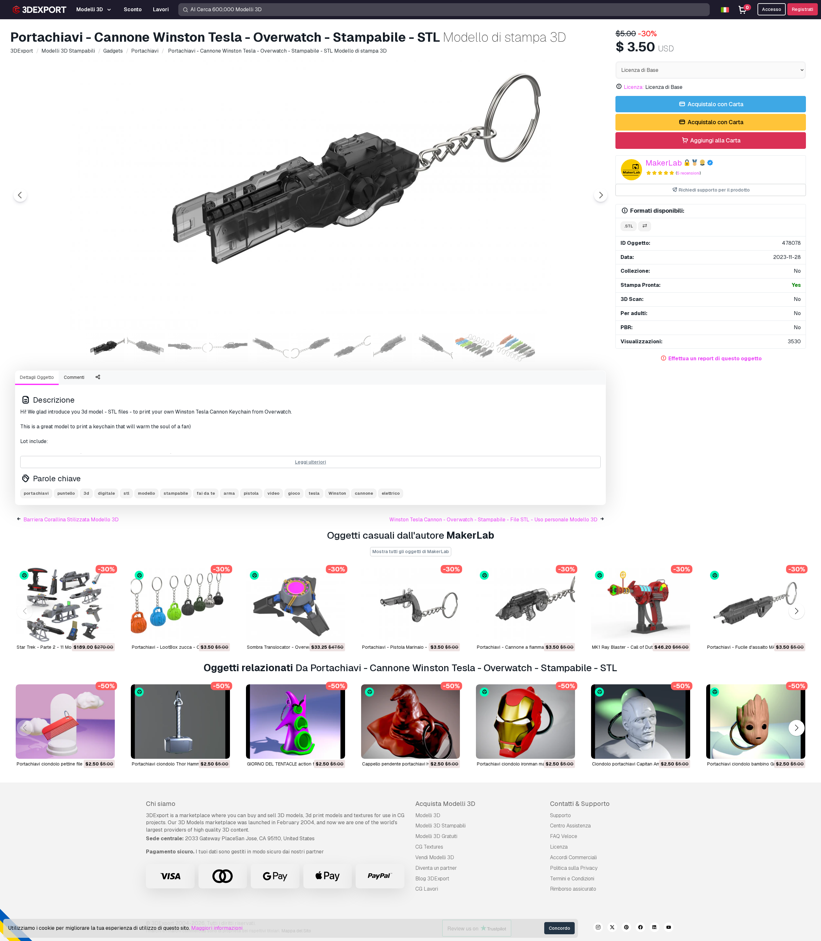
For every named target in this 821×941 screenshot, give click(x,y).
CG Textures (429, 846)
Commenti (74, 377)
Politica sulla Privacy (573, 868)
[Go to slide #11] (515, 347)
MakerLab (664, 163)
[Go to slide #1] (105, 347)
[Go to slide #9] (433, 347)
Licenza (559, 846)
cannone (364, 493)
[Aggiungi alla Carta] (92, 633)
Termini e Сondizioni (572, 878)
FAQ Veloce (563, 836)
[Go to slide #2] (146, 347)
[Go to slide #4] (228, 347)
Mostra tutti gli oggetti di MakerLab (410, 551)
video (273, 493)
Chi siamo (160, 804)
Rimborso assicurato (573, 888)
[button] (796, 611)
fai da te (206, 493)
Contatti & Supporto (580, 804)
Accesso (771, 9)
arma (229, 493)
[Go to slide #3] (187, 347)
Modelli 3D (427, 815)
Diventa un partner (436, 868)
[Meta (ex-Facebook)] (640, 928)
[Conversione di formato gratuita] (645, 226)
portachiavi (36, 493)
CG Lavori (426, 888)
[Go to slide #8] (392, 347)
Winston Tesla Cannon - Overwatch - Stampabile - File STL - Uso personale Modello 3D (493, 519)
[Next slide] (600, 195)
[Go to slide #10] (474, 347)
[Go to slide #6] (310, 347)
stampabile (176, 493)
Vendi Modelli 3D (434, 857)
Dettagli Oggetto (37, 377)
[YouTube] (668, 928)
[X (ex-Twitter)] (612, 928)
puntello (66, 493)
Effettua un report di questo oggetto (715, 358)
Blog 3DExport (432, 878)
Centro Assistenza (570, 825)
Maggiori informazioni (216, 928)
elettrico (391, 493)
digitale (106, 493)
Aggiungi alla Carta (715, 140)
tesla (314, 493)
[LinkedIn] (654, 928)
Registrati (802, 9)
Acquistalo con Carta (714, 104)
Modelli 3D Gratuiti (436, 836)
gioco (294, 493)
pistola (251, 493)
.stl (628, 226)
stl (126, 493)
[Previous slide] (20, 195)
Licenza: (634, 87)
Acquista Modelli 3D (445, 804)
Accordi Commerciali (573, 857)
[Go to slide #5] (269, 347)
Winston (337, 493)
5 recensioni (688, 173)
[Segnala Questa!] (105, 633)
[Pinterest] (626, 928)
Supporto (560, 815)
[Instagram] (598, 928)
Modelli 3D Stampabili (440, 825)
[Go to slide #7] (351, 347)
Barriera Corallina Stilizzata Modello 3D (71, 519)
